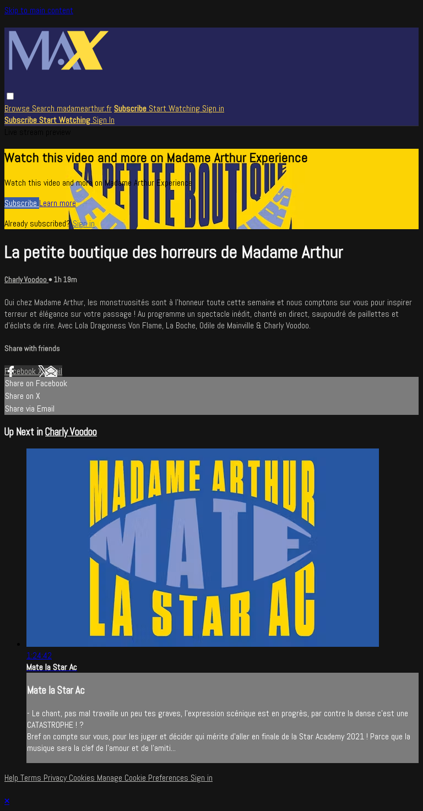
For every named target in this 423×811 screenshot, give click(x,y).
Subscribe (21, 203)
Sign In (104, 120)
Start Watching (175, 108)
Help (12, 777)
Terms (32, 777)
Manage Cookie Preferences (144, 777)
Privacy (56, 777)
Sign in (213, 108)
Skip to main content (38, 10)
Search (44, 108)
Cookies (83, 777)
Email (53, 371)
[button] (10, 96)
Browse (18, 108)
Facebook (21, 371)
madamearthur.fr (84, 108)
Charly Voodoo (26, 279)
